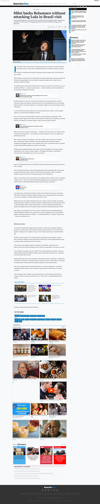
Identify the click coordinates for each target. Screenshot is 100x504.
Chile (20, 321)
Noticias (39, 493)
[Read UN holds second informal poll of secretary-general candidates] (45, 295)
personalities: (18, 314)
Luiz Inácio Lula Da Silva (25, 315)
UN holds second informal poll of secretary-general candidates (56, 297)
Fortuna (44, 493)
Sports (59, 3)
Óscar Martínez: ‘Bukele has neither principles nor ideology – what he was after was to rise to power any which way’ (31, 288)
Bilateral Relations (40, 319)
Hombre (49, 493)
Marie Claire (33, 493)
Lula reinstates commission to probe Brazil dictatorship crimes (27, 471)
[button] (64, 32)
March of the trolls (56, 285)
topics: (16, 317)
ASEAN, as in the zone (23, 188)
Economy (38, 3)
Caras (28, 493)
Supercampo (61, 493)
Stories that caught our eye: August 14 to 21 (32, 296)
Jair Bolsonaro (33, 315)
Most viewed (73, 9)
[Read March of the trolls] (45, 285)
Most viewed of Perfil (78, 37)
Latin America (44, 3)
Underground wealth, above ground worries (27, 159)
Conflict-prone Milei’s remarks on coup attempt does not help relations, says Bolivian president (34, 473)
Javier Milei (17, 315)
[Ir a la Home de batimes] (50, 487)
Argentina (33, 3)
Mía (78, 493)
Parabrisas (55, 493)
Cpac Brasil (59, 319)
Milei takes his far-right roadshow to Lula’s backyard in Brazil (27, 468)
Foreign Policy (33, 319)
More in (15, 444)
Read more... (23, 93)
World (50, 3)
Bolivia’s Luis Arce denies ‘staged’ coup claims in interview (26, 475)
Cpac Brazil (53, 319)
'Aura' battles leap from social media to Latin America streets (31, 127)
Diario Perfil (23, 493)
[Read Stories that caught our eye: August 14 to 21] (21, 295)
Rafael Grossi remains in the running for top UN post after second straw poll (33, 96)
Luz (75, 493)
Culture (55, 3)
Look (72, 493)
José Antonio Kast (41, 315)
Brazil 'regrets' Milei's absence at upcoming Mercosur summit (27, 478)
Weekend (67, 493)
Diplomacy (48, 319)
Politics (16, 321)
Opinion (64, 3)
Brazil (22, 319)
